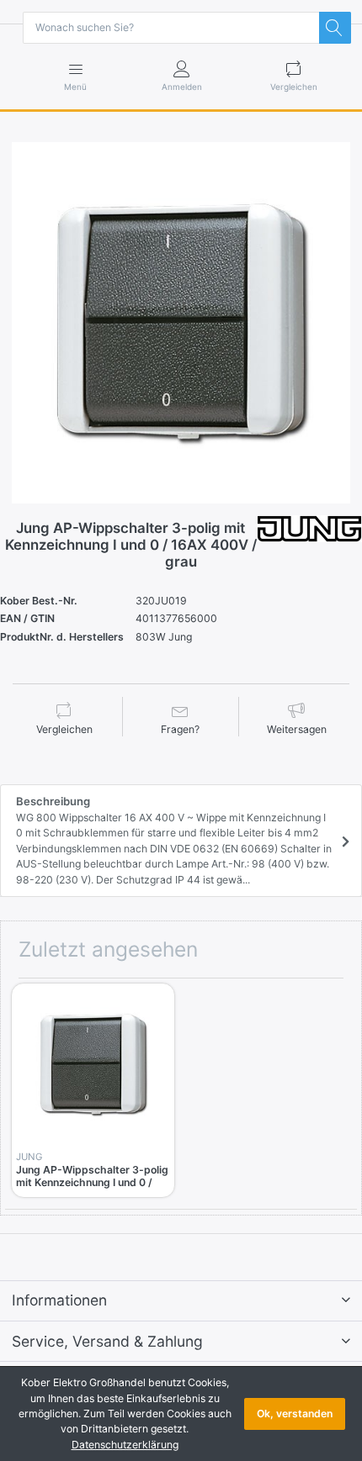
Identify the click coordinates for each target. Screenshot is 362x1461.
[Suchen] (335, 28)
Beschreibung (174, 839)
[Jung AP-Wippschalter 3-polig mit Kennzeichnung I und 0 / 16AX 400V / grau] (181, 323)
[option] (181, 323)
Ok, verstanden (295, 1413)
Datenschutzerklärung (125, 1444)
